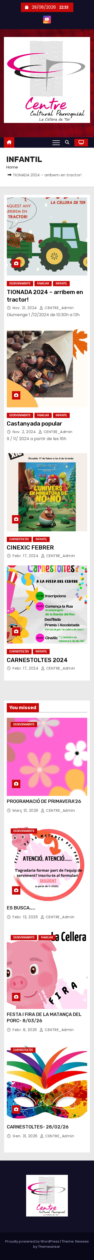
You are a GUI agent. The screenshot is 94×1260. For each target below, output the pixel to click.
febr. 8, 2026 (25, 1029)
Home (12, 167)
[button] (68, 142)
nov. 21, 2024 (25, 307)
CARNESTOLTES (19, 539)
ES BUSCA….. (21, 908)
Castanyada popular (34, 423)
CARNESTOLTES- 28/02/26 (38, 1127)
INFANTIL (61, 283)
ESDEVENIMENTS (20, 283)
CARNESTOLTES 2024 (37, 660)
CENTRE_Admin (59, 307)
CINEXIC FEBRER (30, 547)
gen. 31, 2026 (25, 1136)
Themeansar (49, 1246)
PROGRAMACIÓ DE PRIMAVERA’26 (44, 801)
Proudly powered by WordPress (32, 1241)
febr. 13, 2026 (25, 917)
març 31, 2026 (25, 810)
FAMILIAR (43, 283)
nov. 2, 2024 (24, 431)
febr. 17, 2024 (25, 555)
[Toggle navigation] (56, 142)
